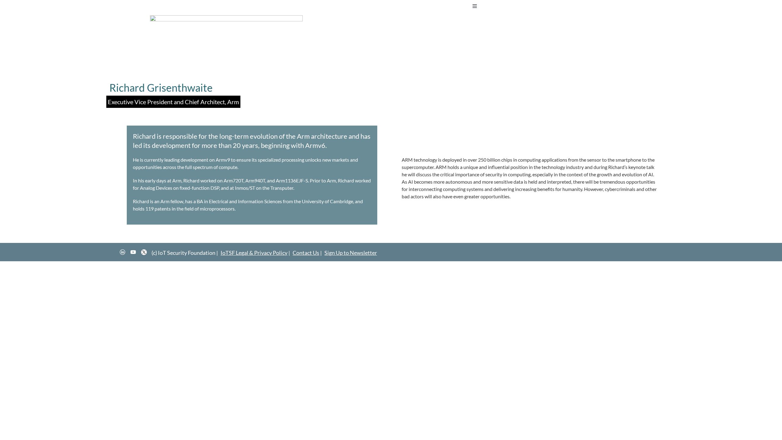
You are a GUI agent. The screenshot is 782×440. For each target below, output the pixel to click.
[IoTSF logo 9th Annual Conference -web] (226, 17)
